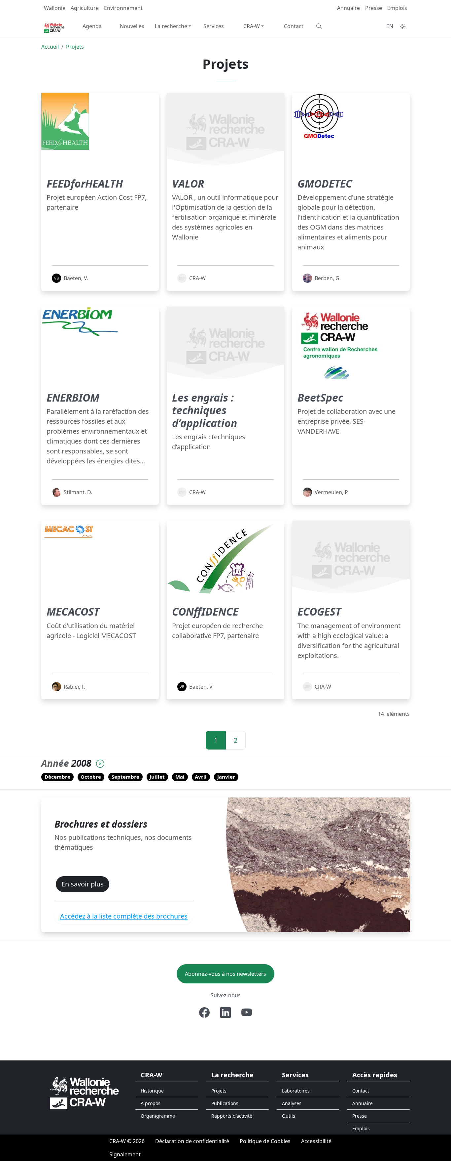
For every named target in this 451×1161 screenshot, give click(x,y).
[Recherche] (334, 26)
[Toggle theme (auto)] (403, 26)
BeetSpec (320, 397)
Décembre (57, 776)
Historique (152, 1091)
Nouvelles (132, 26)
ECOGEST (319, 611)
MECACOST (73, 611)
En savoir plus (82, 884)
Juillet (157, 776)
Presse (373, 8)
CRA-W (251, 26)
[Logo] (84, 1092)
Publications (224, 1103)
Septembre (125, 776)
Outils (288, 1116)
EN (389, 26)
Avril (201, 776)
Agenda (92, 26)
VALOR (188, 183)
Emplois (397, 8)
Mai (180, 776)
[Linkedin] (225, 1012)
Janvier (226, 776)
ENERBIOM (73, 397)
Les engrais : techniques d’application (204, 410)
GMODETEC (324, 183)
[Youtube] (246, 1012)
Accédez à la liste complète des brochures (124, 916)
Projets (75, 46)
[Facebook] (204, 1012)
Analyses (291, 1103)
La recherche (171, 26)
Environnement (123, 8)
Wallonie (54, 8)
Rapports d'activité (231, 1116)
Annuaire (348, 8)
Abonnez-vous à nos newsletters (225, 973)
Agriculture (85, 8)
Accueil (50, 46)
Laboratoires (296, 1091)
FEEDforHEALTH (85, 183)
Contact (293, 26)
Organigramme (158, 1116)
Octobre (91, 776)
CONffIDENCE (205, 611)
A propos (150, 1103)
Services (213, 26)
